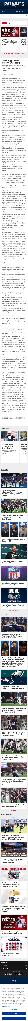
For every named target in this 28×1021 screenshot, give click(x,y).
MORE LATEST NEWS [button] (14, 610)
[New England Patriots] (14, 981)
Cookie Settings (14, 1009)
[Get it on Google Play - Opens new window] (19, 975)
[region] (14, 1002)
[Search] (23, 12)
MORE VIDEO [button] (14, 810)
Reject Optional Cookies (14, 1013)
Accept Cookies (14, 1018)
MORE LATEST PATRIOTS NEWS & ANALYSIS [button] (14, 53)
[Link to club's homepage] (3, 11)
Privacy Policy (6, 1006)
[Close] (26, 986)
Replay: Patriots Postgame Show (16, 23)
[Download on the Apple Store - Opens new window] (8, 974)
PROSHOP (18, 11)
